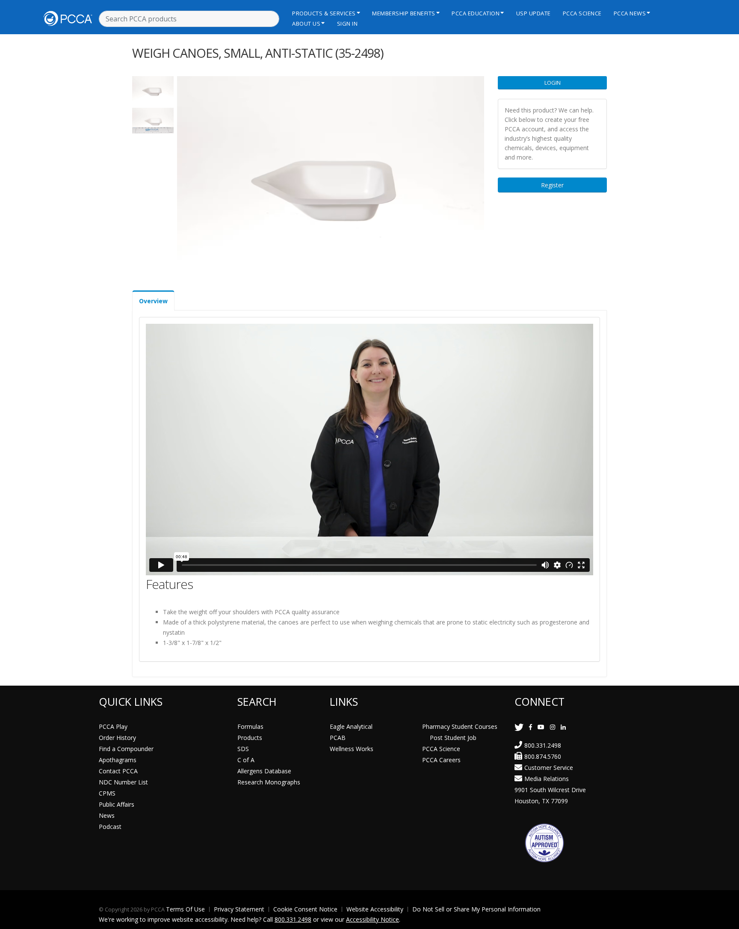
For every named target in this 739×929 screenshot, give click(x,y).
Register (552, 185)
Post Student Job (453, 738)
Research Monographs (268, 782)
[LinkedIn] (563, 727)
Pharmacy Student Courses (459, 726)
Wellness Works (351, 749)
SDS (243, 749)
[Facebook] (530, 727)
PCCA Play (113, 726)
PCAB (338, 738)
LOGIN (552, 82)
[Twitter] (518, 727)
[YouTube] (541, 727)
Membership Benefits (403, 13)
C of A (245, 760)
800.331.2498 (542, 745)
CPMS (107, 793)
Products (249, 738)
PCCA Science (582, 13)
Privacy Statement (239, 909)
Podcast (110, 826)
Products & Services (324, 13)
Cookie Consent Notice (305, 909)
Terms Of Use (185, 909)
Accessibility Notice (372, 919)
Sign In (347, 23)
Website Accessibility (374, 909)
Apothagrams (117, 760)
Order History (117, 738)
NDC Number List (123, 782)
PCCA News (630, 13)
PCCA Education (476, 13)
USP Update (533, 13)
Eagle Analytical (351, 726)
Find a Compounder (126, 749)
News (107, 815)
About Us (306, 23)
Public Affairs (116, 804)
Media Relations (546, 779)
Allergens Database (264, 771)
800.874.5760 (542, 756)
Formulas (250, 726)
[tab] (153, 300)
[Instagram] (552, 727)
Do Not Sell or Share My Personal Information (476, 909)
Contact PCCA (118, 771)
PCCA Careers (441, 760)
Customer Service (548, 767)
